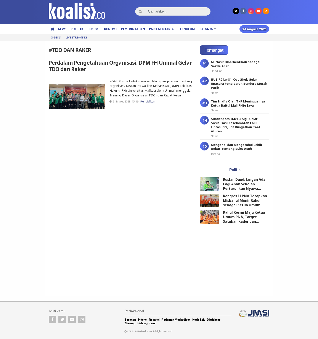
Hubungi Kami (146, 323)
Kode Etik (198, 319)
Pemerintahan (133, 29)
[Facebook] (52, 319)
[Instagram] (81, 319)
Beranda (130, 319)
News (62, 29)
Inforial (215, 154)
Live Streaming (76, 37)
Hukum (92, 29)
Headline (217, 71)
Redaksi (154, 319)
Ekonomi (110, 29)
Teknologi (187, 29)
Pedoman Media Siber (175, 319)
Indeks (56, 37)
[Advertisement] (234, 261)
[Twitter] (62, 319)
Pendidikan (147, 101)
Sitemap (129, 323)
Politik (77, 29)
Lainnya (206, 29)
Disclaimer (213, 319)
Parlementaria (161, 29)
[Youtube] (72, 319)
